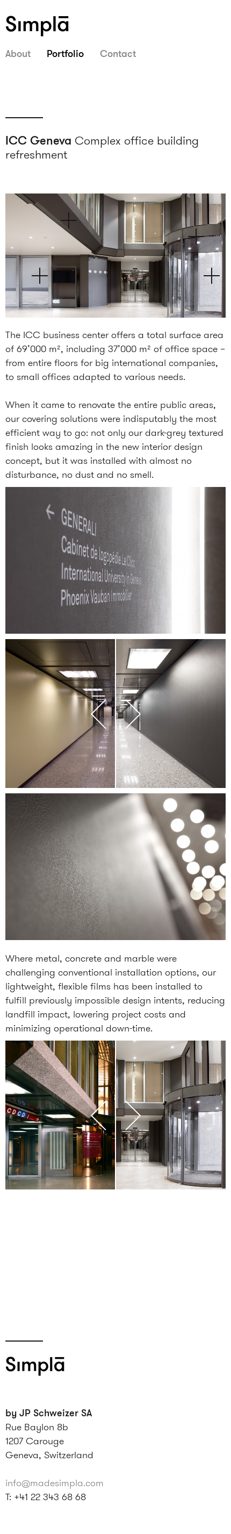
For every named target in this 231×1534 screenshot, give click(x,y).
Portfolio (65, 53)
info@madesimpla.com (54, 1482)
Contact (118, 53)
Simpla (50, 26)
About (18, 53)
